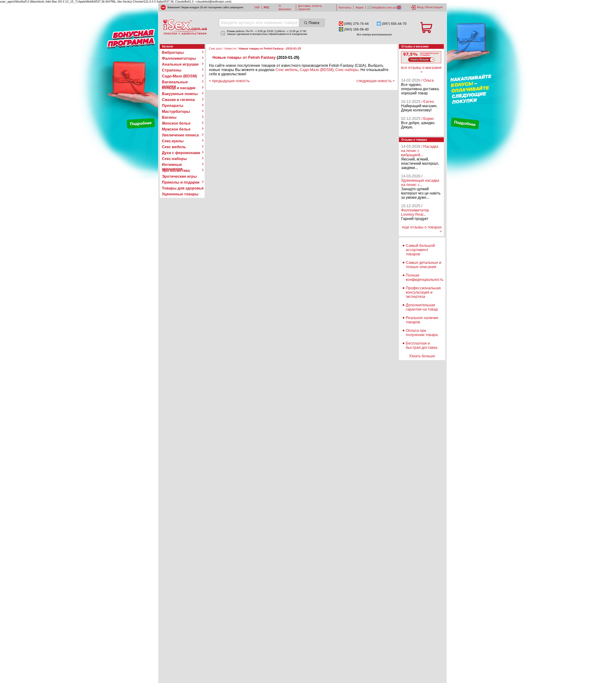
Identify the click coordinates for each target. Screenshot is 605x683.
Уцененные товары (180, 194)
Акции (359, 7)
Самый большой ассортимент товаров (420, 250)
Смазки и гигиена (178, 100)
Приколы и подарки (180, 182)
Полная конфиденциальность (424, 277)
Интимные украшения (172, 165)
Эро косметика (176, 171)
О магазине (285, 7)
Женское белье (176, 123)
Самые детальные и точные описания (423, 265)
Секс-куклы (173, 141)
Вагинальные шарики (175, 82)
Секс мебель (174, 147)
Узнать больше (422, 356)
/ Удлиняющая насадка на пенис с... (420, 180)
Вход (420, 7)
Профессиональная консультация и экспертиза (423, 292)
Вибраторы (173, 53)
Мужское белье (176, 129)
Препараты (172, 106)
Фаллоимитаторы (179, 58)
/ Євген (427, 102)
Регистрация (434, 7)
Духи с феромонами (181, 153)
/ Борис (427, 119)
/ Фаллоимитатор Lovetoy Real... (415, 210)
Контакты (345, 7)
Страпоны (172, 70)
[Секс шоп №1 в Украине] (184, 27)
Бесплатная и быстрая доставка (421, 345)
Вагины (169, 117)
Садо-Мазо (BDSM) (179, 76)
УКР (257, 7)
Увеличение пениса (180, 135)
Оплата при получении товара (422, 333)
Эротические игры (179, 176)
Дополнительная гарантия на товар (422, 307)
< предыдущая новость (229, 81)
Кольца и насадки (178, 88)
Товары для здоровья (182, 188)
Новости (230, 48)
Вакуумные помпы (180, 94)
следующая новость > (375, 81)
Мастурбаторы (176, 112)
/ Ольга (427, 80)
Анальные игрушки (180, 64)
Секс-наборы (174, 159)
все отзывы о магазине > (421, 70)
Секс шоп (215, 48)
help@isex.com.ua (384, 7)
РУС (266, 7)
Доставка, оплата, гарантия (310, 7)
